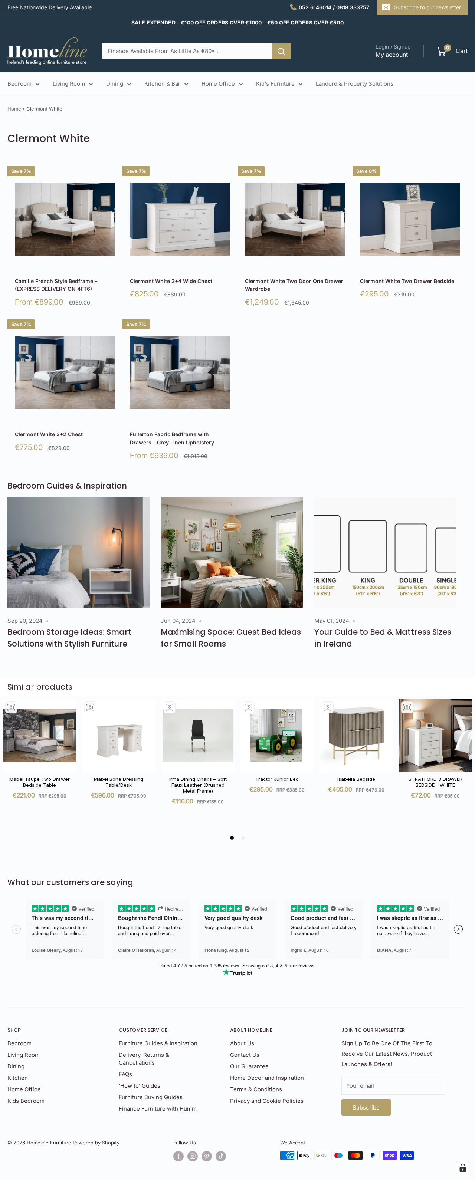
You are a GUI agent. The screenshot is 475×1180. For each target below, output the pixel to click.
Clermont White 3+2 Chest (49, 434)
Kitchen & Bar (162, 83)
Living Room (69, 83)
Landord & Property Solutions (354, 83)
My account (392, 54)
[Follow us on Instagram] (192, 1156)
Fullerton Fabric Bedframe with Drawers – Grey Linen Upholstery (172, 438)
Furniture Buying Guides (151, 1097)
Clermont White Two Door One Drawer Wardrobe (294, 285)
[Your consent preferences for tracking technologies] (462, 1167)
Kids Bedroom (26, 1100)
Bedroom (19, 83)
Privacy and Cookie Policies (267, 1100)
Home (14, 109)
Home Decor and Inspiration (267, 1077)
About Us (242, 1043)
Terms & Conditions (256, 1089)
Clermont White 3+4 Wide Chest (171, 281)
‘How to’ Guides (139, 1085)
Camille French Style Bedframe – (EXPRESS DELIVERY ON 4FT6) (56, 285)
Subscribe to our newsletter (427, 7)
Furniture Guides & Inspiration (158, 1043)
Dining (114, 83)
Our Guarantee (249, 1066)
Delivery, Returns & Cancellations (144, 1058)
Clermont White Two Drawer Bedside (407, 281)
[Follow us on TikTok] (221, 1156)
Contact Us (244, 1054)
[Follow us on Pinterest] (207, 1156)
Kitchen (17, 1077)
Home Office (218, 83)
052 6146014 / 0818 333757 (334, 7)
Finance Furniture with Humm (158, 1108)
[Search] (281, 51)
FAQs (125, 1074)
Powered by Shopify (96, 1143)
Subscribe (366, 1107)
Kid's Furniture (275, 83)
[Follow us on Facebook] (178, 1156)
